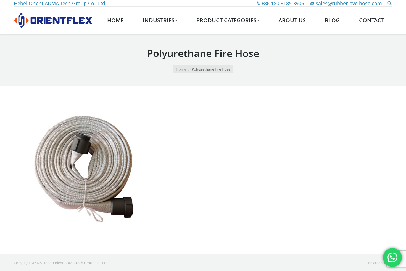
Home (181, 69)
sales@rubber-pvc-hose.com (349, 3)
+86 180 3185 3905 (282, 3)
